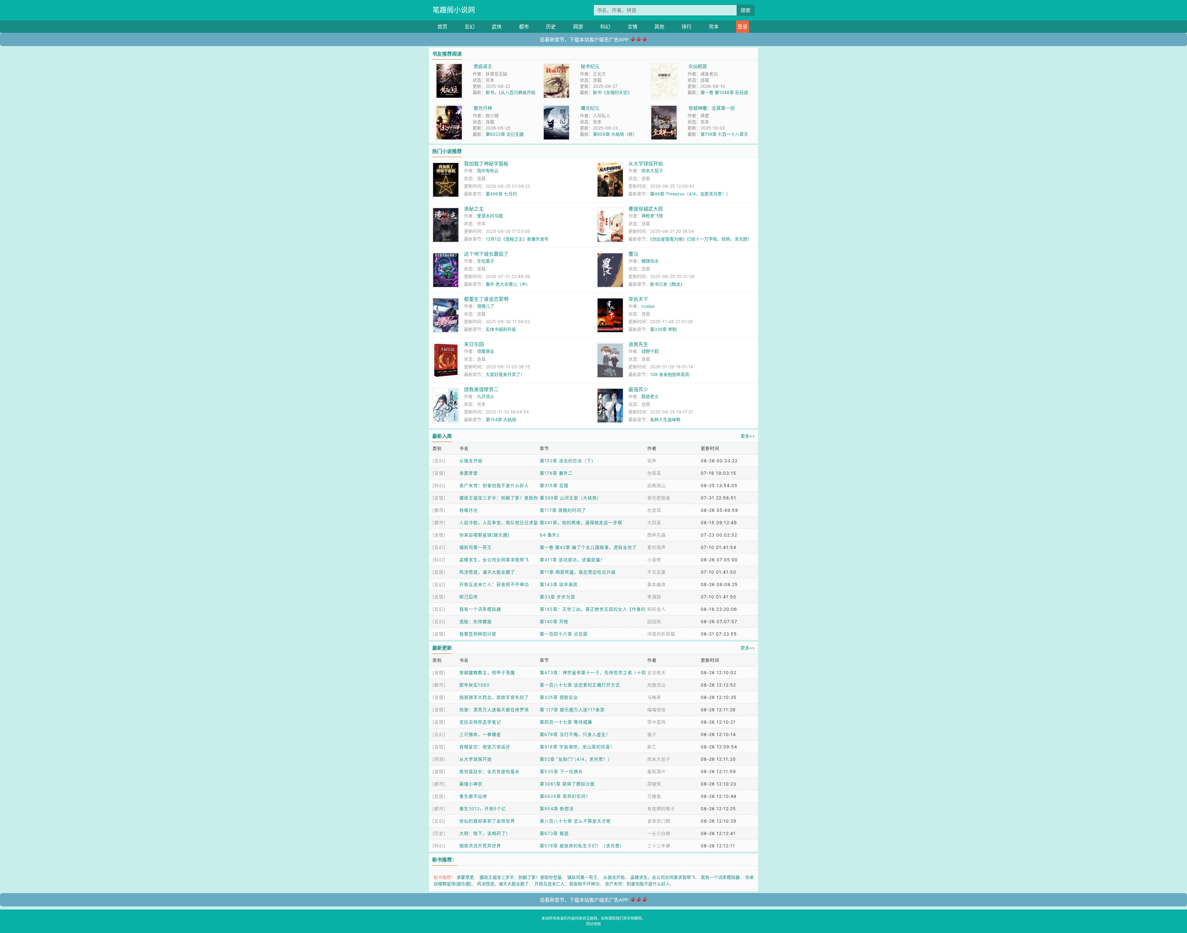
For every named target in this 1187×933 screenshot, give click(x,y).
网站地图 (593, 924)
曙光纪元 (590, 108)
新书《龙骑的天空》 (612, 92)
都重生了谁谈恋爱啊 (486, 299)
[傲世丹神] (449, 108)
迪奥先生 (638, 344)
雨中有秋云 (488, 170)
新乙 (652, 746)
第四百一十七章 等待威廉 (566, 722)
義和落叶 (656, 771)
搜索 (746, 10)
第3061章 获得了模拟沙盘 (567, 783)
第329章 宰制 (663, 329)
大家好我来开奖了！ (505, 374)
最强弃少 (638, 389)
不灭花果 (656, 572)
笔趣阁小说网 (453, 10)
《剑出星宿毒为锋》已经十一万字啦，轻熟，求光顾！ (701, 239)
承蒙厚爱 (468, 473)
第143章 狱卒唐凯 (559, 584)
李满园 (654, 596)
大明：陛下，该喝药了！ (484, 833)
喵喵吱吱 (656, 709)
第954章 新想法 (557, 808)
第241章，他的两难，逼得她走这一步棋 (581, 522)
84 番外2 (549, 534)
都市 (524, 27)
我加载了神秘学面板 (486, 163)
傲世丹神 (483, 108)
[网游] (438, 759)
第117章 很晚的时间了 (563, 510)
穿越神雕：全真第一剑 (711, 108)
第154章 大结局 (501, 419)
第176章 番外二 (556, 473)
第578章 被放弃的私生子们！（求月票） (582, 845)
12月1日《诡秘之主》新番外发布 (517, 239)
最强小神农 (471, 783)
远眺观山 (656, 485)
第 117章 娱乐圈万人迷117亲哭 (572, 709)
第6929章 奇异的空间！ (565, 796)
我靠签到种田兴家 (477, 633)
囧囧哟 (654, 621)
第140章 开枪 (554, 621)
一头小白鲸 (658, 833)
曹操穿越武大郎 (645, 209)
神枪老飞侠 (652, 215)
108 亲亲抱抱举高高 (669, 374)
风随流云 (656, 684)
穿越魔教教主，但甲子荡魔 (487, 672)
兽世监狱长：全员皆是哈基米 (489, 771)
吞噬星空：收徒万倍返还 (484, 746)
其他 (659, 27)
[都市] (438, 510)
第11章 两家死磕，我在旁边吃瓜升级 (578, 572)
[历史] (438, 833)
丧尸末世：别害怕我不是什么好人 (494, 485)
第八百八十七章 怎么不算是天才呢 (575, 821)
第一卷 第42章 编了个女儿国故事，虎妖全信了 (588, 547)
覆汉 (633, 254)
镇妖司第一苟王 (475, 547)
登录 (742, 27)
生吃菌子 (485, 260)
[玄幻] (438, 460)
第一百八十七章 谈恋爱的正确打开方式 (580, 684)
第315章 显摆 (554, 485)
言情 (632, 27)
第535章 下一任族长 (561, 771)
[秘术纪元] (556, 66)
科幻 (605, 27)
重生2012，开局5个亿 (482, 808)
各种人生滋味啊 (665, 419)
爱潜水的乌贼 (490, 215)
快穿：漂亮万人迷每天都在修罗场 (494, 709)
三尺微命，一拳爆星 (480, 734)
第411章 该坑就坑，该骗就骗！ (572, 559)
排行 (686, 27)
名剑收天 (656, 672)
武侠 (497, 27)
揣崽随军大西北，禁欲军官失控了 (494, 697)
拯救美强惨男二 (481, 389)
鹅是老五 (650, 396)
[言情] (438, 473)
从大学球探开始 (645, 163)
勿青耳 (654, 473)
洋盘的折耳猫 (661, 633)
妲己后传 (468, 596)
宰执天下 (638, 299)
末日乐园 (474, 344)
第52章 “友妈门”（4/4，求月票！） (576, 759)
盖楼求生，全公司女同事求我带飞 (494, 559)
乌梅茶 (654, 697)
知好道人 (656, 609)
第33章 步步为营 (557, 596)
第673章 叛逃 (554, 833)
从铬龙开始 (471, 460)
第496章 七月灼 (501, 193)
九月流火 (485, 396)
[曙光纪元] (556, 108)
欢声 (652, 460)
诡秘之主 (474, 209)
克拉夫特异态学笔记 (480, 722)
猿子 (652, 734)
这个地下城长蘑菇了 (486, 254)
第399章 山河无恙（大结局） (571, 497)
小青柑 (654, 559)
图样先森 (656, 534)
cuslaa (647, 306)
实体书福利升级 (501, 329)
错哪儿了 (485, 306)
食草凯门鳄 (658, 821)
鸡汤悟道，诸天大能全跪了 (487, 572)
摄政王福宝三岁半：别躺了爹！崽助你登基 (520, 877)
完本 (714, 27)
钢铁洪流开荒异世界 (480, 845)
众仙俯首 (697, 66)
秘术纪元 (590, 66)
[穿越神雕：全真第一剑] (664, 108)
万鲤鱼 (654, 796)
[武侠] (438, 572)
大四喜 (654, 522)
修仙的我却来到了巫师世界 (487, 821)
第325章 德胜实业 (559, 697)
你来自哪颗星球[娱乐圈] (484, 534)
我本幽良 (656, 584)
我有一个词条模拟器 (480, 609)
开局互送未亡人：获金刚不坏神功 (494, 584)
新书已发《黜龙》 (667, 284)
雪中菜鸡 (656, 722)
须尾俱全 (485, 351)
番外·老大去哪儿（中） (508, 284)
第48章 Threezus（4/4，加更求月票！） (690, 193)
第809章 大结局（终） (615, 134)
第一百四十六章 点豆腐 (564, 633)
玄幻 (469, 27)
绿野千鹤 (650, 351)
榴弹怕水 (650, 260)
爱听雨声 (656, 547)
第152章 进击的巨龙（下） (568, 460)
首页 (442, 27)
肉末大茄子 (652, 170)
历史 (551, 27)
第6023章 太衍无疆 (505, 134)
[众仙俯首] (664, 66)
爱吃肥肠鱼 (658, 497)
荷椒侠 (654, 783)
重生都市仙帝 (473, 796)
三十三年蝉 (658, 845)
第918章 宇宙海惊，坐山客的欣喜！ (577, 746)
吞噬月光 (468, 510)
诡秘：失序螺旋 (475, 621)
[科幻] (438, 485)
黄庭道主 (483, 66)
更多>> (748, 436)
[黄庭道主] (449, 66)
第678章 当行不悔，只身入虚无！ (575, 734)
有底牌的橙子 (661, 808)
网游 (578, 27)
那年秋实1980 (474, 684)
